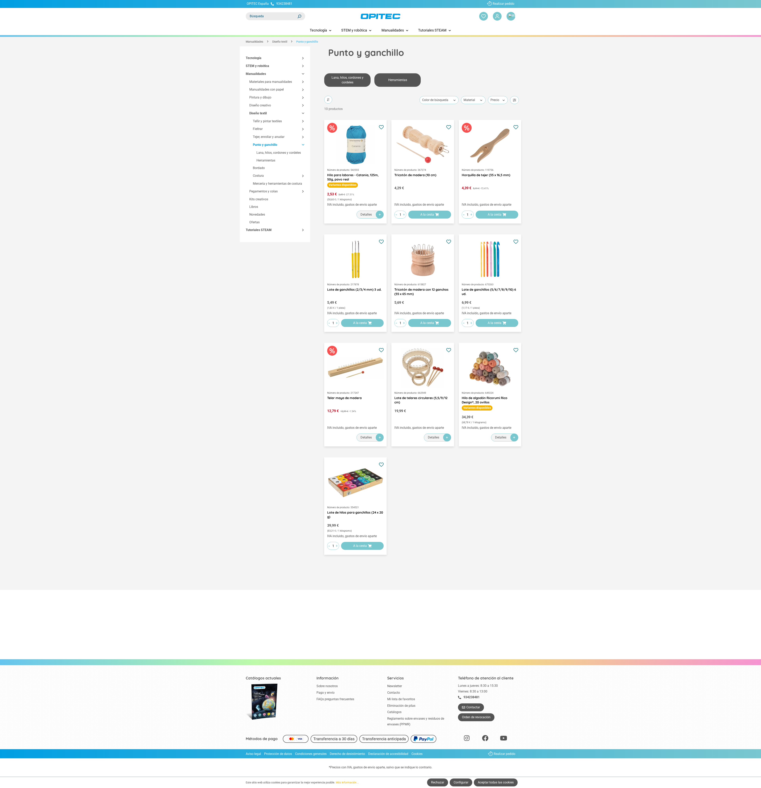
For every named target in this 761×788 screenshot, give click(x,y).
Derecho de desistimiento (347, 754)
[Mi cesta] (511, 16)
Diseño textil (258, 113)
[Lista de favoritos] (483, 16)
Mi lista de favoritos (401, 699)
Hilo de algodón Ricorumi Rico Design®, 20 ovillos (484, 400)
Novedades (257, 214)
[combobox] (271, 16)
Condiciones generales (311, 754)
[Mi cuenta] (497, 16)
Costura (258, 176)
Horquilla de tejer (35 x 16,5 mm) (486, 175)
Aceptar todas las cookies (496, 782)
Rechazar (437, 782)
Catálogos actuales (263, 678)
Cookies (417, 754)
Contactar (473, 707)
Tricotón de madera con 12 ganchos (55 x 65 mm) (421, 292)
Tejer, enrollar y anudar (268, 137)
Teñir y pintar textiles (267, 121)
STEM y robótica (257, 66)
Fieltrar (258, 129)
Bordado (259, 168)
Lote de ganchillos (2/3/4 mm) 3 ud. (354, 289)
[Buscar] (299, 16)
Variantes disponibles (342, 184)
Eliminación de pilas (401, 706)
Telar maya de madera (344, 398)
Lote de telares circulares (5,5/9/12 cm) (420, 400)
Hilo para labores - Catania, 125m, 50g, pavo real (353, 177)
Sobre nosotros (327, 686)
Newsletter (394, 686)
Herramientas (265, 160)
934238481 (284, 4)
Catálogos (394, 712)
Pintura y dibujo (260, 97)
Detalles (366, 214)
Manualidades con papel (266, 89)
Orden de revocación (476, 717)
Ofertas (254, 222)
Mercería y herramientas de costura (277, 183)
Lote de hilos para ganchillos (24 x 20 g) (355, 514)
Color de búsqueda (435, 100)
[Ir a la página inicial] (380, 16)
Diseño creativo (260, 105)
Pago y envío (325, 692)
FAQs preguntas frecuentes (335, 699)
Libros (253, 207)
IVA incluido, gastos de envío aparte (352, 204)
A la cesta (427, 214)
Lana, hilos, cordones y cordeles (278, 153)
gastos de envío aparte (369, 767)
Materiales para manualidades (270, 82)
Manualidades (256, 74)
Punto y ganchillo (265, 145)
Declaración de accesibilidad (388, 754)
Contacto (393, 692)
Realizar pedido (503, 4)
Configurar (461, 782)
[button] (301, 58)
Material (469, 100)
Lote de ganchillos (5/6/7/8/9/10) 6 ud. (489, 292)
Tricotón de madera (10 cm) (415, 175)
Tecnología (253, 58)
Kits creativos (258, 199)
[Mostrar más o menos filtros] (514, 100)
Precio (494, 100)
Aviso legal (253, 754)
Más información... (347, 782)
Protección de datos (278, 754)
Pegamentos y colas (263, 191)
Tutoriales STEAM (259, 230)
